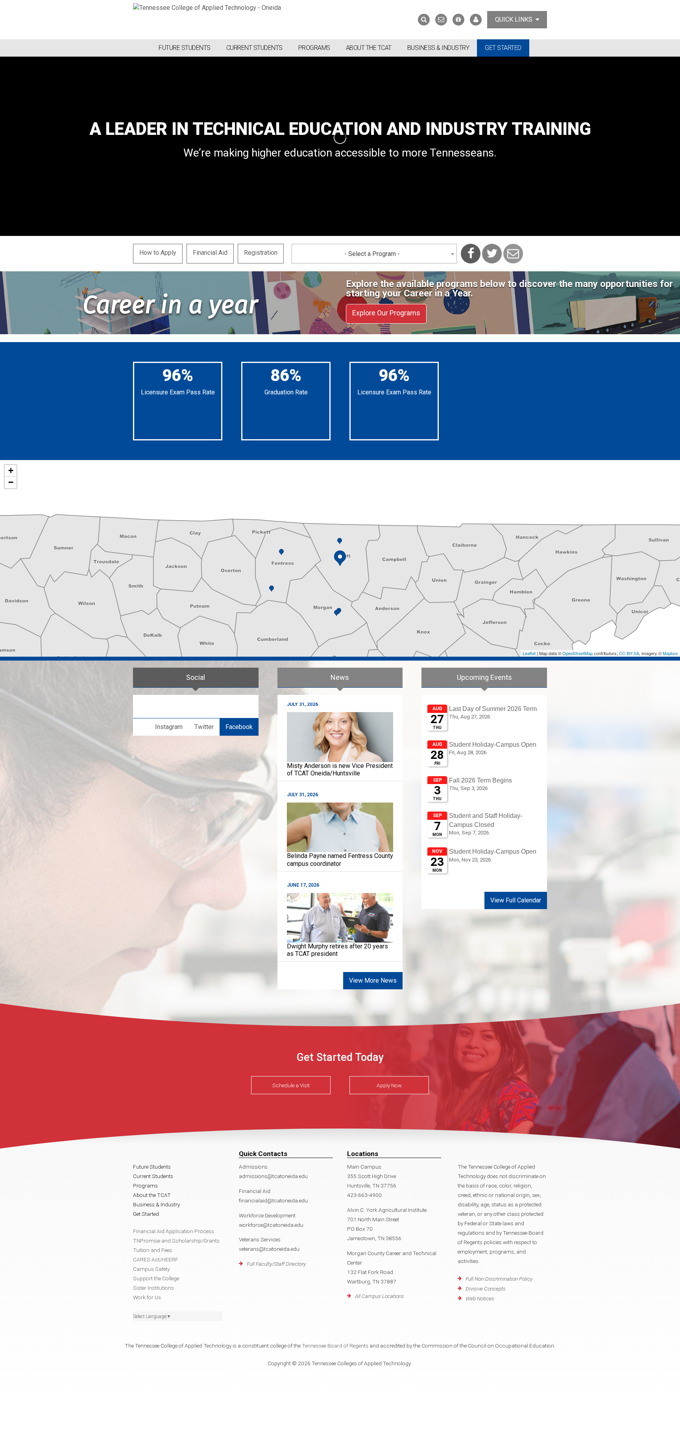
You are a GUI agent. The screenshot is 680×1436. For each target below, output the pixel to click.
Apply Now (389, 1085)
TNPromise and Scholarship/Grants (176, 1240)
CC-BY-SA (629, 653)
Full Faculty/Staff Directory (276, 1264)
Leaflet (529, 653)
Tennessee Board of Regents (335, 1345)
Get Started (503, 48)
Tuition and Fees (152, 1250)
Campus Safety (151, 1269)
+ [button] (10, 470)
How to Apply (157, 252)
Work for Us (147, 1297)
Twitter (204, 727)
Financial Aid (210, 252)
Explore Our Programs (386, 313)
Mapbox (670, 653)
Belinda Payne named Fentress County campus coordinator (340, 859)
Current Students (254, 48)
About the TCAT (369, 48)
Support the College (156, 1278)
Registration (260, 252)
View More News (373, 980)
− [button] (10, 482)
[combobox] (374, 253)
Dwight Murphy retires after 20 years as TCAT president (337, 950)
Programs (314, 48)
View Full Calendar (515, 900)
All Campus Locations (379, 1296)
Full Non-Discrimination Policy (499, 1279)
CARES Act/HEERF (155, 1259)
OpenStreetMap (577, 653)
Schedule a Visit (291, 1085)
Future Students (185, 48)
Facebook (239, 727)
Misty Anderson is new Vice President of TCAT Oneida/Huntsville (340, 769)
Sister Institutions (153, 1288)
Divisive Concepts (486, 1288)
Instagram (169, 727)
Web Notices (480, 1298)
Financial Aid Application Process (173, 1231)
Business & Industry (438, 48)
